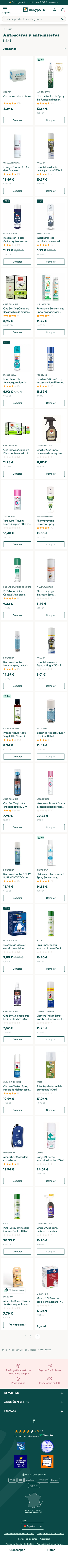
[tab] (34, 1393)
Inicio (4, 1350)
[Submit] (62, 19)
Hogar (9, 29)
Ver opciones (17, 1324)
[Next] (37, 1336)
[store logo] (34, 13)
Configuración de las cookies (50, 1533)
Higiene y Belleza (19, 1350)
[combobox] (34, 19)
